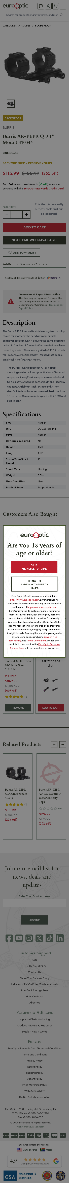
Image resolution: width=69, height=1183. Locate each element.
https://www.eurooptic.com (24, 599)
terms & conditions (36, 640)
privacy (48, 636)
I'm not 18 (34, 584)
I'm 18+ (34, 566)
